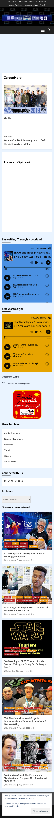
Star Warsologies (11, 654)
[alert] (27, 383)
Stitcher (8, 456)
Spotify (43, 5)
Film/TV (8, 543)
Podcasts (23, 543)
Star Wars (33, 546)
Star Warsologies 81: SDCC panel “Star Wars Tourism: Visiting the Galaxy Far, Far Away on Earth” (25, 664)
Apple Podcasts (16, 5)
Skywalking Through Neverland (16, 546)
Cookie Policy (14, 806)
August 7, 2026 (24, 785)
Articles (8, 597)
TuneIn (7, 450)
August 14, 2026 (23, 671)
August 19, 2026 (24, 560)
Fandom (8, 648)
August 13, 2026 (24, 728)
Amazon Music (31, 5)
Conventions (22, 540)
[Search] (49, 29)
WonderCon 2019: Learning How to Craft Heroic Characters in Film (25, 140)
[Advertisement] (27, 51)
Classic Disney (10, 540)
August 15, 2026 (24, 614)
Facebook (23, 1)
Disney (32, 540)
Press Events (9, 600)
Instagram (12, 1)
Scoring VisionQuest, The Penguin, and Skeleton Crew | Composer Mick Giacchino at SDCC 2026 (25, 778)
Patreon (42, 1)
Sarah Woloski (11, 560)
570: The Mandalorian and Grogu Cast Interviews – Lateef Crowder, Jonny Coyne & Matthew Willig (25, 721)
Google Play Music (13, 439)
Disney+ (40, 540)
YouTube (33, 1)
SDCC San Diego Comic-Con (27, 600)
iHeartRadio (10, 461)
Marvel (15, 543)
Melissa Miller (10, 671)
